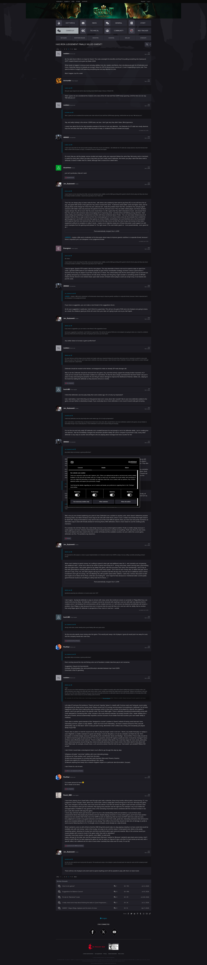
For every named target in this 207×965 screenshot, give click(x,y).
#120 (147, 852)
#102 (147, 80)
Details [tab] (104, 467)
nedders (66, 54)
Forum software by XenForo (103, 963)
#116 (147, 647)
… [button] (62, 49)
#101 (147, 53)
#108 (147, 286)
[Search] (147, 44)
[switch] (94, 495)
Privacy (105, 953)
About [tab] (127, 467)
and (73, 640)
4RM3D (66, 137)
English (104, 918)
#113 (147, 442)
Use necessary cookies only (81, 501)
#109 (147, 318)
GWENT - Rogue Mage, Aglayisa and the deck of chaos (79, 908)
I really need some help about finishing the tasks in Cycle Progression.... (84, 902)
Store (78, 1)
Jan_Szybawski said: (69, 293)
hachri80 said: (68, 415)
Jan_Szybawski (69, 184)
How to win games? (68, 886)
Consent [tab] (80, 467)
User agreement (98, 953)
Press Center (121, 953)
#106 (147, 184)
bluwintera (67, 168)
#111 (147, 389)
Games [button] (66, 1)
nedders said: (68, 88)
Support (84, 1)
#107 (147, 248)
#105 (147, 167)
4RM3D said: (68, 325)
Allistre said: (67, 191)
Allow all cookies (126, 501)
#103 (147, 105)
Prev (58, 49)
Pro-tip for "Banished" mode (71, 897)
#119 (147, 795)
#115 (147, 617)
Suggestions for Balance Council (72, 891)
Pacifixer (66, 647)
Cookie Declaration (112, 953)
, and (75, 770)
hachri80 (66, 389)
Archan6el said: (68, 112)
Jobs (72, 1)
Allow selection (103, 501)
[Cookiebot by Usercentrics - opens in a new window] (130, 462)
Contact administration (88, 953)
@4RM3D (68, 237)
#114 (147, 544)
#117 (147, 677)
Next (75, 49)
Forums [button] (58, 1)
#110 (147, 348)
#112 (147, 408)
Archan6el (67, 81)
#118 (147, 777)
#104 (147, 137)
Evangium (67, 248)
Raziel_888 (67, 795)
